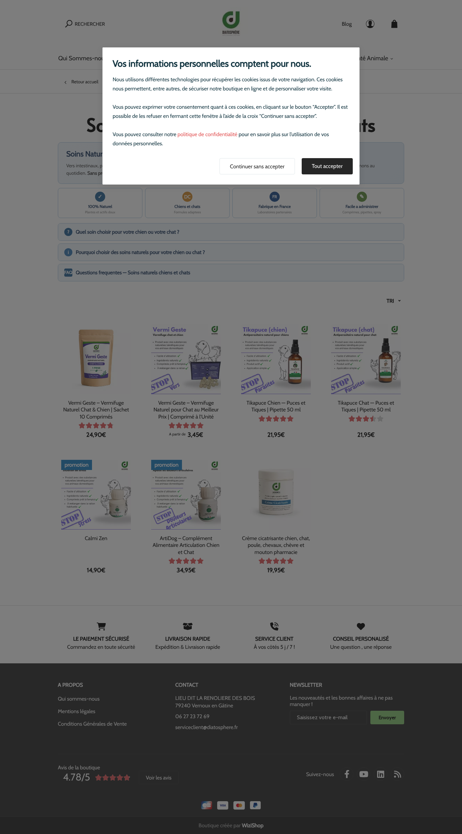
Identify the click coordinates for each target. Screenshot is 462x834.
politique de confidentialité (207, 134)
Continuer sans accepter (257, 166)
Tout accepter (327, 166)
